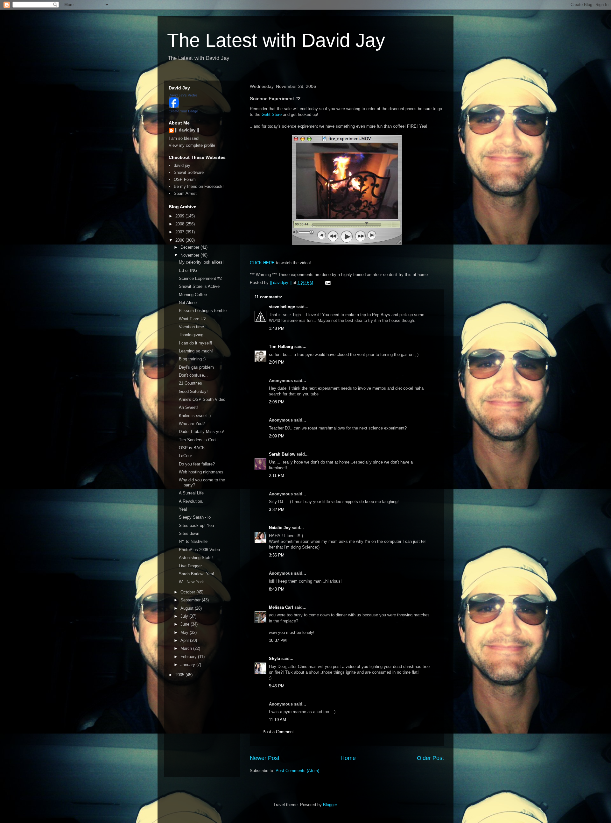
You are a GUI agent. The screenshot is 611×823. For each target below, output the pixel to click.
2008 (180, 224)
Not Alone (188, 302)
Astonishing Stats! (196, 557)
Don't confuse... (193, 375)
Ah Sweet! (188, 407)
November (190, 255)
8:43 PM (276, 589)
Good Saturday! (193, 391)
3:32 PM (276, 509)
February (189, 656)
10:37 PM (278, 640)
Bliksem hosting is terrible (203, 310)
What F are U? (192, 318)
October (188, 592)
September (191, 600)
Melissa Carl (281, 607)
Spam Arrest (185, 193)
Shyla (274, 658)
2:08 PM (276, 402)
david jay (182, 165)
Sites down (189, 533)
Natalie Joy (280, 527)
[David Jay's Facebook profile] (174, 106)
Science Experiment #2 (200, 278)
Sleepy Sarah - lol (195, 517)
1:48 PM (276, 328)
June (185, 624)
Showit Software (189, 172)
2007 (180, 232)
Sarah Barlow (282, 454)
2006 (180, 240)
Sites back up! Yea (196, 525)
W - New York (191, 581)
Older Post (430, 758)
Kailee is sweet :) (195, 415)
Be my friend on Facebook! (199, 186)
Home (348, 758)
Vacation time (191, 326)
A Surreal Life (191, 493)
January (188, 664)
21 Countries (190, 383)
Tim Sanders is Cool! (198, 439)
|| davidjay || (187, 130)
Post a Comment (278, 731)
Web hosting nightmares (201, 472)
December (190, 247)
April (185, 640)
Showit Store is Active (199, 286)
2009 (180, 216)
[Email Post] (327, 282)
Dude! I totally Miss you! (201, 431)
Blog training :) (192, 359)
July (184, 616)
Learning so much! (196, 351)
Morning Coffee (193, 294)
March (186, 648)
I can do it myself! (195, 343)
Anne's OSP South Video (202, 399)
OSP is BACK (192, 447)
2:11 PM (276, 475)
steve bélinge (282, 306)
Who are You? (192, 423)
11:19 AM (277, 719)
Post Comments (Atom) (297, 770)
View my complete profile (192, 145)
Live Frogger (190, 566)
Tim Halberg (281, 346)
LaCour (185, 455)
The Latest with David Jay (276, 40)
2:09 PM (276, 436)
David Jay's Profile (183, 95)
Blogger (330, 804)
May (185, 632)
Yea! (183, 509)
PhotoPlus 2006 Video (199, 549)
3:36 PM (276, 555)
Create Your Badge (183, 111)
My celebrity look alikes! (201, 262)
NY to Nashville (193, 541)
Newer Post (264, 758)
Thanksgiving (191, 334)
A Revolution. (191, 501)
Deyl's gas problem (196, 367)
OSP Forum (185, 179)
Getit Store (272, 114)
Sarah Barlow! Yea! (196, 573)
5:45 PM (276, 686)
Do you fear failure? (197, 464)
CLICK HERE (262, 262)
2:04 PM (276, 362)
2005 (180, 674)
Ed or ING (188, 270)
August (187, 608)
